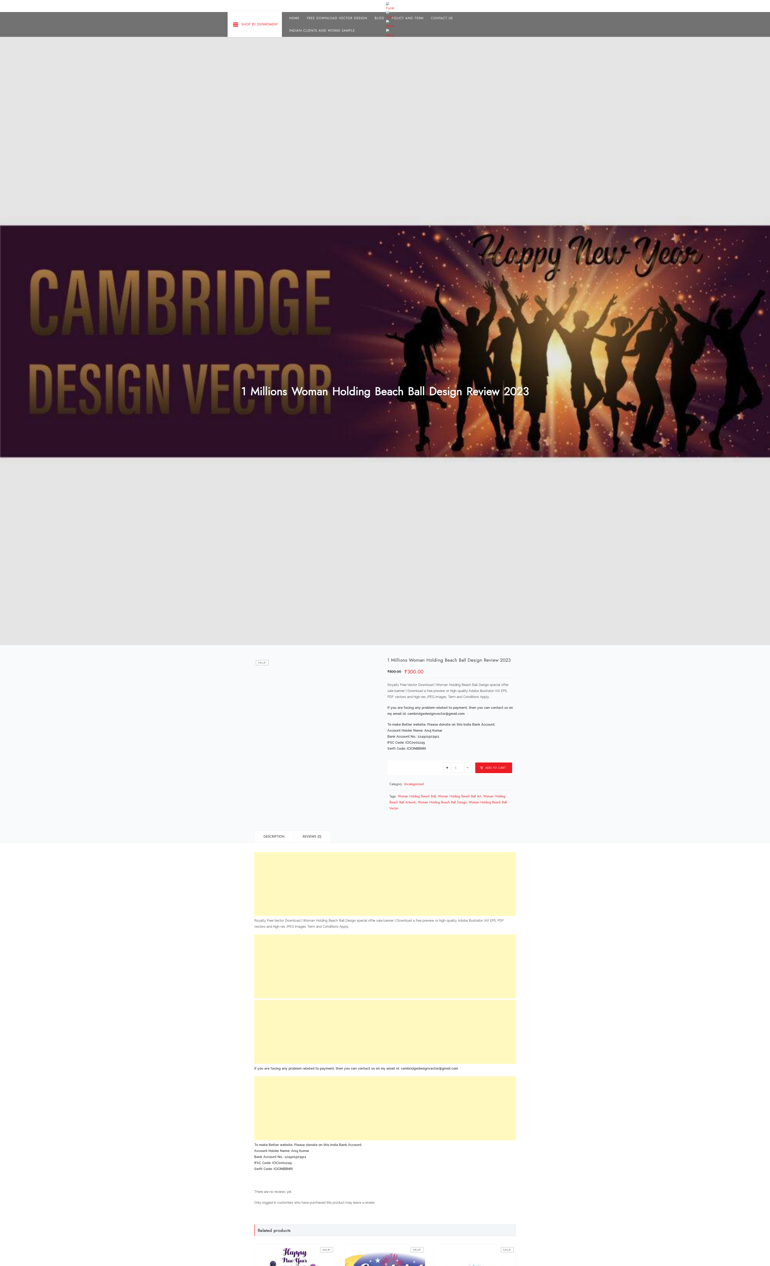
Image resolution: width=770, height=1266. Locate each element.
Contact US (442, 18)
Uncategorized (414, 784)
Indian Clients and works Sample (322, 30)
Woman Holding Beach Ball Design (442, 802)
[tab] (273, 836)
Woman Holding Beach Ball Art (459, 796)
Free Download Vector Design (337, 18)
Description (273, 836)
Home (294, 18)
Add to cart (495, 768)
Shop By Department (260, 24)
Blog (379, 18)
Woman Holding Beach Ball (417, 796)
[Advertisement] (374, 884)
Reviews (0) (312, 836)
